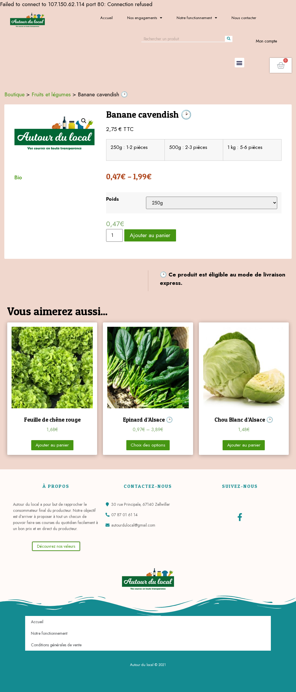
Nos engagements (142, 18)
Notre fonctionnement (194, 18)
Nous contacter (244, 18)
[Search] (228, 39)
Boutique (14, 94)
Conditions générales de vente (56, 645)
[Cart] (281, 65)
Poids (112, 199)
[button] (239, 62)
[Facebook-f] (240, 517)
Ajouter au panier (150, 235)
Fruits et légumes (51, 94)
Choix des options (148, 445)
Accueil (106, 18)
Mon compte (266, 41)
